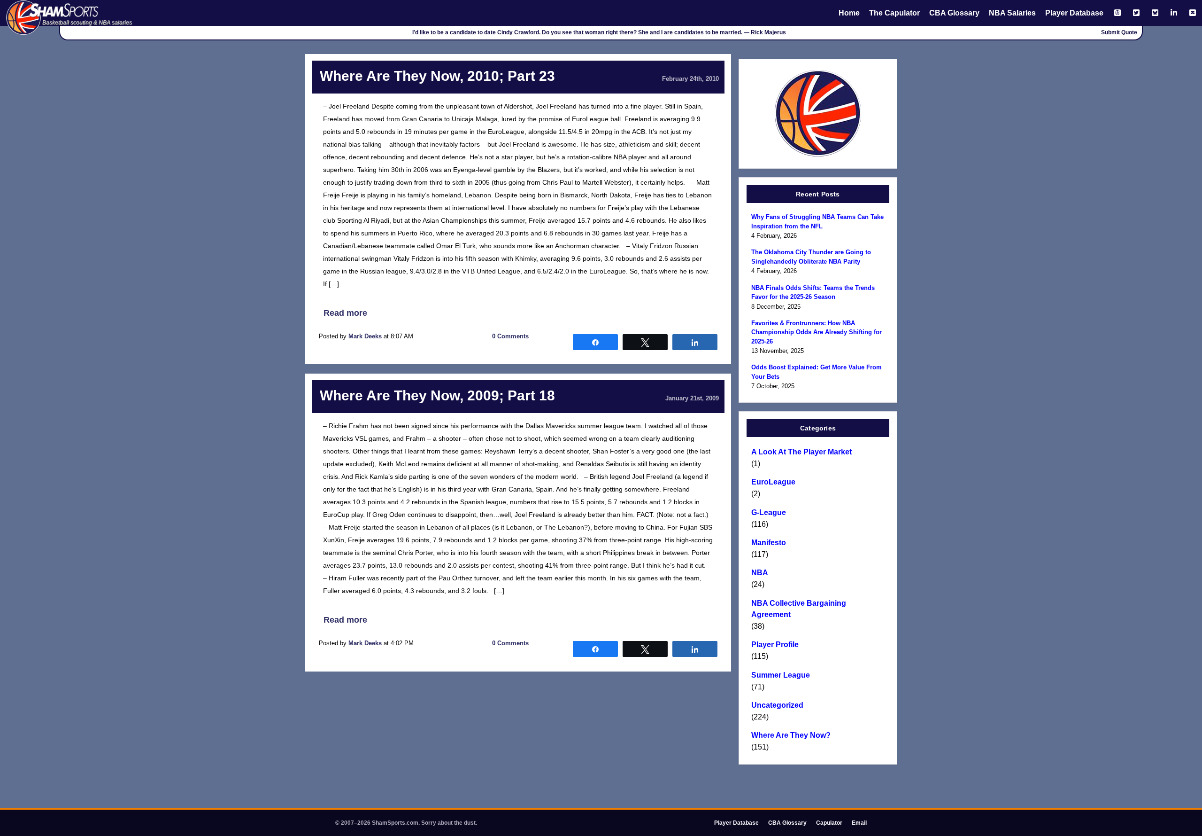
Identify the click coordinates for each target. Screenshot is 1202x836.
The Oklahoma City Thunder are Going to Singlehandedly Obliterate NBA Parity (811, 257)
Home (849, 13)
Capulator (829, 823)
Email (859, 823)
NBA (759, 573)
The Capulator (894, 13)
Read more (345, 313)
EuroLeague (773, 482)
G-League (768, 512)
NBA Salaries (1012, 13)
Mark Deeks (365, 336)
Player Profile (775, 644)
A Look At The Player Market (801, 452)
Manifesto (768, 543)
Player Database (1074, 13)
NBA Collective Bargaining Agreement (798, 608)
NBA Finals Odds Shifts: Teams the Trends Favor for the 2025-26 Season (813, 292)
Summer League (780, 675)
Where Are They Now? (791, 735)
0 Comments (510, 336)
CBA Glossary (954, 13)
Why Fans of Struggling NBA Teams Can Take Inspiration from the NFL (817, 221)
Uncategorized (777, 705)
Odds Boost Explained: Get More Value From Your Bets (816, 372)
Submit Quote (1119, 32)
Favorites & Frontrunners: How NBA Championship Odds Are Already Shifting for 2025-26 (816, 332)
